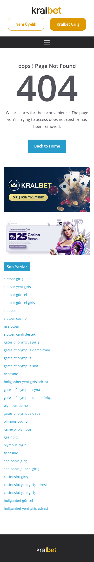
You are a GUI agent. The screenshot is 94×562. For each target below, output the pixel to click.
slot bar (10, 310)
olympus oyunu (16, 445)
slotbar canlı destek (19, 334)
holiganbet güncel (18, 500)
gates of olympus (17, 358)
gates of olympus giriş (21, 342)
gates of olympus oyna (22, 389)
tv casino (11, 374)
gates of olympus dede (22, 413)
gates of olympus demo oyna (27, 350)
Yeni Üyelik (26, 24)
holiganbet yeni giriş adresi (26, 381)
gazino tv (11, 437)
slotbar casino (15, 318)
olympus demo (16, 405)
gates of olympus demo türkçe (28, 397)
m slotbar (11, 326)
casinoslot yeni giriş (20, 492)
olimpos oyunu (16, 421)
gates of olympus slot (21, 366)
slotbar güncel (15, 294)
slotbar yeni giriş (17, 286)
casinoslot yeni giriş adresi (25, 484)
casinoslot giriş (16, 476)
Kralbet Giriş (68, 24)
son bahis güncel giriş (21, 469)
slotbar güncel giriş (19, 302)
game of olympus (18, 429)
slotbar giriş (13, 279)
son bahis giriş (15, 461)
